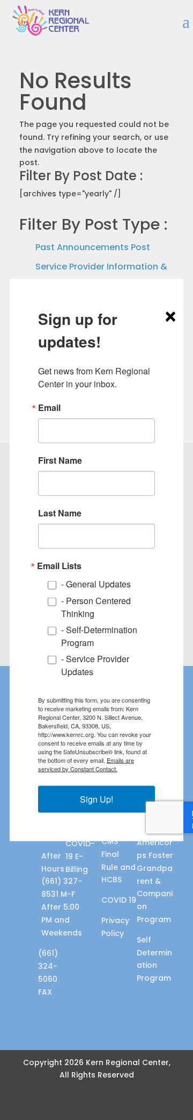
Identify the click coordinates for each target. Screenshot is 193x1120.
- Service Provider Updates (95, 664)
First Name (60, 460)
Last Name (59, 513)
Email (49, 407)
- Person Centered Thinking (96, 606)
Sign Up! (96, 798)
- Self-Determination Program (99, 635)
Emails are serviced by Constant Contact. (86, 763)
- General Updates (96, 584)
